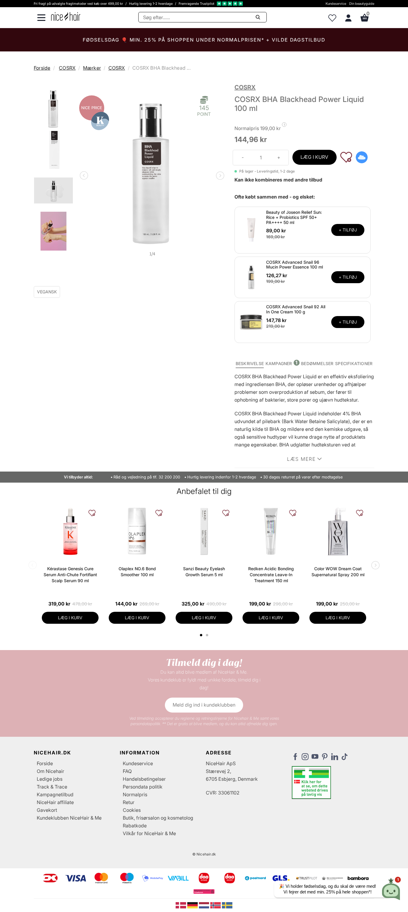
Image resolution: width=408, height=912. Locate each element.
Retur (128, 802)
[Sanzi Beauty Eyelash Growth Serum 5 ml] (204, 531)
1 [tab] (201, 635)
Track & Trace (52, 787)
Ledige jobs (49, 779)
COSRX (67, 68)
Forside (42, 68)
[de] (193, 905)
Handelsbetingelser (144, 779)
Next (219, 176)
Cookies (132, 810)
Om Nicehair (50, 771)
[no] (216, 905)
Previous (85, 176)
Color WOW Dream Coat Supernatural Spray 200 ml (338, 571)
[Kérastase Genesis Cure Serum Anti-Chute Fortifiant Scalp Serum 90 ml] (70, 531)
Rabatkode (135, 826)
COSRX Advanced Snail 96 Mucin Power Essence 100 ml (294, 265)
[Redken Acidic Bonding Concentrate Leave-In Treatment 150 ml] (271, 531)
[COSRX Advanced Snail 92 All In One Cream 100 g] (251, 322)
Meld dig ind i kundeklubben (204, 705)
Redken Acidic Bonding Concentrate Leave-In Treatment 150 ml (271, 574)
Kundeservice (336, 3)
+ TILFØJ (348, 229)
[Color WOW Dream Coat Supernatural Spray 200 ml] (337, 531)
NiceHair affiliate (55, 802)
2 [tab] (207, 635)
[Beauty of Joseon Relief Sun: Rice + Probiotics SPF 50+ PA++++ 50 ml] (251, 230)
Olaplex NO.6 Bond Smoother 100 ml (137, 571)
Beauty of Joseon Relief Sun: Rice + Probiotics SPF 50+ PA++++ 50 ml (294, 217)
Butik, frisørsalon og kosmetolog (158, 818)
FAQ (127, 771)
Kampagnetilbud (55, 794)
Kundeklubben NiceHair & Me (69, 818)
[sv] (227, 905)
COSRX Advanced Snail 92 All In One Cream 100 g (295, 309)
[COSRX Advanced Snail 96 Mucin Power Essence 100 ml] (251, 277)
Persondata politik (142, 787)
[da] (181, 905)
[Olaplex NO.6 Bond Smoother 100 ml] (137, 531)
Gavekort (47, 810)
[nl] (205, 905)
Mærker (92, 68)
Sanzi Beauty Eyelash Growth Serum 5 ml (204, 571)
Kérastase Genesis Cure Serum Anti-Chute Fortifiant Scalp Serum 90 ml (70, 574)
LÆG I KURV (314, 157)
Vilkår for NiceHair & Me (149, 833)
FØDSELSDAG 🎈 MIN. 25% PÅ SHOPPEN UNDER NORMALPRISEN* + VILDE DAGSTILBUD (204, 40)
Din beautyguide (361, 3)
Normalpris (135, 794)
